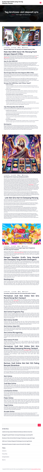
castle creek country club (18, 252)
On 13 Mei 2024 (6, 246)
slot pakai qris (31, 184)
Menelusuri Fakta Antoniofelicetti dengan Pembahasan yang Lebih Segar (18, 438)
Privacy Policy (4, 453)
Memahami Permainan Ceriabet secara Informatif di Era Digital (16, 444)
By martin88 (13, 47)
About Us (3, 459)
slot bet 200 (16, 300)
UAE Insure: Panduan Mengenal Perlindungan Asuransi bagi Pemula (17, 441)
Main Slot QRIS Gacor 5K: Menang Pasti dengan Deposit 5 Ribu (19, 49)
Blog (19, 47)
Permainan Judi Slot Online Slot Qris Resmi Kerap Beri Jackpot (20, 293)
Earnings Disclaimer (5, 456)
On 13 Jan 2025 (7, 47)
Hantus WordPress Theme (36, 469)
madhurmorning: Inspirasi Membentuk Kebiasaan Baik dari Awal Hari (17, 431)
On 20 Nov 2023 (7, 291)
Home (13, 14)
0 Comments (25, 47)
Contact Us (4, 450)
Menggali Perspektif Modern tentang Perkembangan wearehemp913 (17, 434)
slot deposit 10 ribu (27, 349)
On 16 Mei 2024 (6, 175)
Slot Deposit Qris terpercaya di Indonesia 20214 (16, 177)
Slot (19, 246)
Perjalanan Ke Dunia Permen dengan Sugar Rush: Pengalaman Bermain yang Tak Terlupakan (19, 248)
